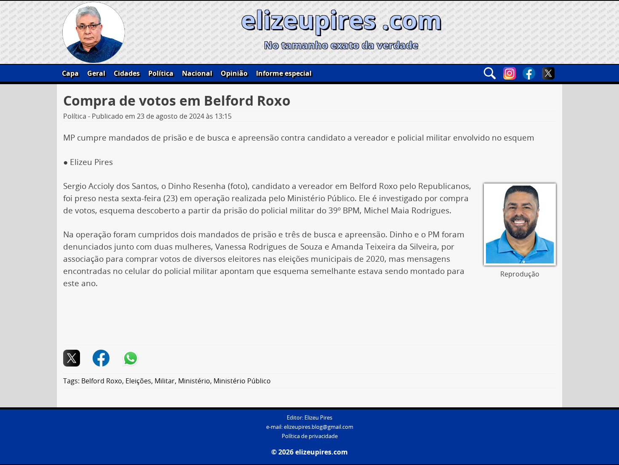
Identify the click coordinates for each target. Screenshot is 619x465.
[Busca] (489, 73)
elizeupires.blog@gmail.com (318, 426)
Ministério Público (242, 380)
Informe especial (284, 73)
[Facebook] (529, 73)
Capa (70, 73)
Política (160, 73)
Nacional (197, 73)
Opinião (234, 73)
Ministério (194, 380)
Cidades (127, 73)
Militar (165, 380)
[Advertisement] (309, 320)
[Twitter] (548, 73)
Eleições (138, 380)
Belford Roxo (101, 380)
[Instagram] (509, 73)
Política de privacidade (310, 436)
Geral (96, 73)
